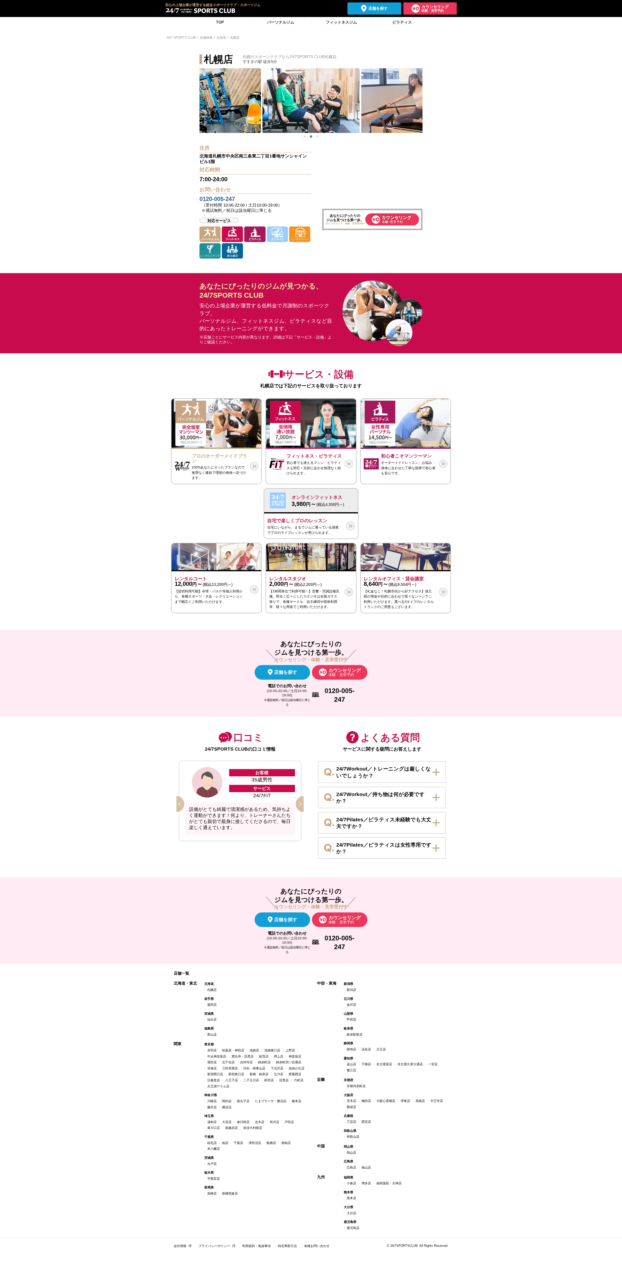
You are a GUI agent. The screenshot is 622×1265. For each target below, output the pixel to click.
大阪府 (348, 1095)
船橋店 (271, 1143)
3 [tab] (317, 136)
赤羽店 (212, 1050)
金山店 (351, 1064)
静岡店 (351, 1049)
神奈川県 (210, 1095)
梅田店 (366, 1101)
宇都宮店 (213, 1178)
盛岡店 (212, 1004)
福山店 (366, 1167)
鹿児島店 (353, 1228)
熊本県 (348, 1192)
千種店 (366, 1064)
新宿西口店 (215, 1074)
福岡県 (348, 1177)
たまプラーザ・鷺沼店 (270, 1101)
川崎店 (212, 1101)
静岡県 (348, 1043)
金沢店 (351, 1004)
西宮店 (366, 1122)
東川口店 (213, 1128)
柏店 (225, 1143)
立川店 (278, 1074)
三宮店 (351, 1122)
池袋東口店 (272, 1050)
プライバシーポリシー (214, 1246)
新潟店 (351, 990)
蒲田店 (212, 1062)
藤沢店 (212, 1107)
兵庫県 (348, 1116)
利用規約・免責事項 (256, 1246)
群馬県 (209, 1187)
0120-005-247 (217, 199)
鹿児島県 (350, 1222)
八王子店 (231, 1080)
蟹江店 (351, 1070)
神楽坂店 (295, 1056)
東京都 (209, 1044)
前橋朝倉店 (230, 1193)
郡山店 (212, 1034)
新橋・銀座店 (259, 1074)
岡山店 (351, 1152)
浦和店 (212, 1122)
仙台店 (212, 1019)
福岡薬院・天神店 (389, 1183)
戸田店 (289, 1122)
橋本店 (296, 1101)
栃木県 (209, 1172)
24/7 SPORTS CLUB (181, 37)
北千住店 (228, 1062)
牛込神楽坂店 (216, 1056)
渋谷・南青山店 (254, 1068)
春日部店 (243, 1122)
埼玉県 (209, 1116)
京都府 (348, 1080)
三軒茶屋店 (230, 1068)
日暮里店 (213, 1080)
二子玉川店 (251, 1080)
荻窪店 (263, 1056)
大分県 (348, 1207)
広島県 (348, 1161)
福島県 (209, 1028)
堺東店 (405, 1101)
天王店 (381, 1049)
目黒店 (284, 1080)
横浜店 (227, 1107)
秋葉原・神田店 (233, 1050)
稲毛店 (212, 1143)
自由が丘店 (296, 1068)
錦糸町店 (264, 1062)
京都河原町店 (356, 1086)
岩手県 (209, 999)
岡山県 (348, 1146)
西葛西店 (295, 1074)
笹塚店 (212, 1068)
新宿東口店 (236, 1074)
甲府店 (351, 1019)
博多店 (366, 1183)
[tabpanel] (311, 100)
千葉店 (238, 1143)
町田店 (269, 1080)
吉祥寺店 (246, 1062)
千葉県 (209, 1137)
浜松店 (366, 1049)
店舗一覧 (181, 973)
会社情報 (180, 1246)
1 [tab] (304, 136)
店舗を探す (378, 8)
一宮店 (433, 1064)
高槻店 (420, 1101)
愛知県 (348, 1058)
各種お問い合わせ (316, 1246)
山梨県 (348, 1013)
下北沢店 (277, 1068)
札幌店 (212, 990)
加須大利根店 (252, 1128)
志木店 (259, 1122)
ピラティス (402, 22)
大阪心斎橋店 (385, 1101)
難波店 (351, 1107)
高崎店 (212, 1193)
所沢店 (274, 1122)
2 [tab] (311, 136)
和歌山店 (353, 1136)
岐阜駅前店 (355, 1034)
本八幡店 (213, 1149)
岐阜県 (348, 1028)
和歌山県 (350, 1131)
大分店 (351, 1213)
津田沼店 (255, 1143)
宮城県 (209, 1013)
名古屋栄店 (384, 1064)
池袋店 (254, 1050)
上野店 (290, 1050)
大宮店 (227, 1122)
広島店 (351, 1167)
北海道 (221, 37)
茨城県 (209, 1158)
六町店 (298, 1080)
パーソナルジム (280, 22)
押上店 (278, 1056)
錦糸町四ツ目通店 (288, 1062)
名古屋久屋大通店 (410, 1064)
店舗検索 (206, 37)
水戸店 (212, 1164)
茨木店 (351, 1101)
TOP (220, 22)
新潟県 (348, 984)
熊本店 (351, 1198)
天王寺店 (436, 1101)
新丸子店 (243, 1101)
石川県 (348, 999)
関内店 (227, 1101)
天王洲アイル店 (218, 1086)
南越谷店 (231, 1128)
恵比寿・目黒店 (243, 1056)
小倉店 (351, 1183)
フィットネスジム (341, 22)
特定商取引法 (287, 1246)
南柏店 (286, 1143)
